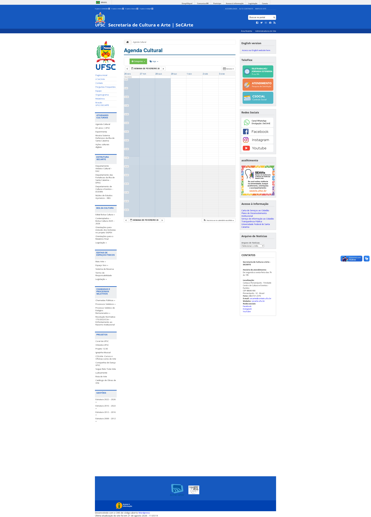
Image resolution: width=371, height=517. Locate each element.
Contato (99, 83)
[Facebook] (257, 134)
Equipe (99, 91)
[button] (218, 220)
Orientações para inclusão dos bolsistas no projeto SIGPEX (106, 230)
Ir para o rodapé (146, 9)
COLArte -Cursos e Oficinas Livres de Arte (106, 357)
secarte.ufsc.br (258, 301)
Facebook (247, 306)
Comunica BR (203, 3)
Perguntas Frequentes (106, 87)
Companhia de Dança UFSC (106, 363)
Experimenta (101, 131)
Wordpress (144, 512)
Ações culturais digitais (102, 145)
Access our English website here (256, 50)
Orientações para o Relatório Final (104, 237)
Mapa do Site (260, 9)
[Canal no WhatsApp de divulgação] (257, 126)
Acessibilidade (231, 9)
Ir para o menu (117, 9)
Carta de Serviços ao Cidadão (255, 210)
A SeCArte (100, 79)
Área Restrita (246, 31)
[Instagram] (257, 143)
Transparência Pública (251, 221)
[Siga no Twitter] (261, 23)
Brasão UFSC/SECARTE (102, 103)
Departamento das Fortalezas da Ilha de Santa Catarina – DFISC (105, 179)
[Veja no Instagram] (270, 23)
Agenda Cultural (103, 124)
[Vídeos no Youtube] (266, 23)
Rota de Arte (101, 376)
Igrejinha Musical (103, 352)
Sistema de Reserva (105, 269)
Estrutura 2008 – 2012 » (106, 419)
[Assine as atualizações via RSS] (274, 23)
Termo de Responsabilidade (104, 274)
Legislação (252, 3)
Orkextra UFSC (102, 345)
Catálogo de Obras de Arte (106, 381)
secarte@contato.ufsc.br (260, 298)
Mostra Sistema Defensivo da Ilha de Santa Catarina (105, 138)
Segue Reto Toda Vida (106, 369)
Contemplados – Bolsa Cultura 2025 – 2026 (105, 221)
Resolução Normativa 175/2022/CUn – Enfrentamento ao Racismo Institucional (105, 321)
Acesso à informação (234, 3)
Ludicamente (101, 372)
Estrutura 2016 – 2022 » (106, 407)
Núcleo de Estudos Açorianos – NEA (104, 196)
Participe (217, 3)
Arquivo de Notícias (250, 242)
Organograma (102, 94)
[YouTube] (257, 151)
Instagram (247, 309)
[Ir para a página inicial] (127, 42)
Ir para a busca (131, 9)
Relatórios (100, 98)
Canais (265, 3)
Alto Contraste (246, 9)
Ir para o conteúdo (102, 9)
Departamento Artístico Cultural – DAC (104, 168)
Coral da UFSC (102, 341)
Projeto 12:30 (102, 348)
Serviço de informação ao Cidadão (257, 218)
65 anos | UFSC (103, 128)
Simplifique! (187, 3)
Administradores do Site (265, 31)
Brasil (104, 2)
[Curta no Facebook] (257, 23)
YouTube (247, 311)
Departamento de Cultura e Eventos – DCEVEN (104, 189)
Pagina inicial (101, 75)
